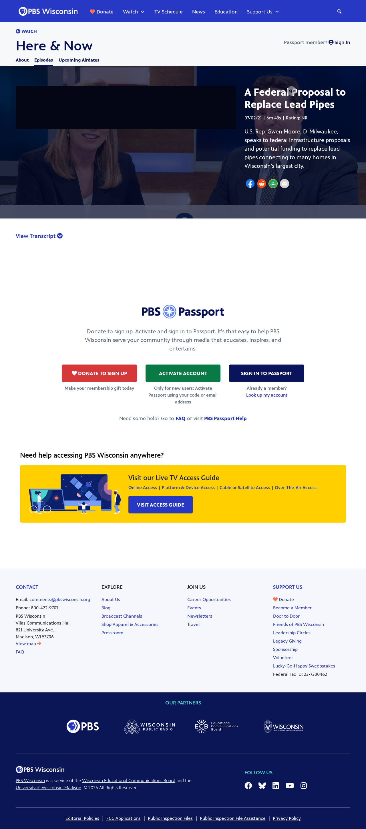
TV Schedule (168, 12)
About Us (111, 599)
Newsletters (199, 616)
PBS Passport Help (225, 418)
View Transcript (36, 236)
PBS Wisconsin (30, 780)
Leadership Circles (292, 632)
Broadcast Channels (122, 616)
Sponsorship (285, 649)
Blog (106, 608)
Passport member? (317, 42)
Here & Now (54, 46)
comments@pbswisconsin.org (59, 599)
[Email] (284, 184)
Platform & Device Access (188, 487)
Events (194, 608)
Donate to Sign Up (102, 373)
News (198, 12)
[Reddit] (261, 184)
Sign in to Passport (266, 373)
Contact (27, 587)
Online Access (142, 487)
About (22, 60)
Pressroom (112, 632)
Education (226, 12)
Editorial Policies (82, 818)
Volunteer (283, 657)
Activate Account (183, 373)
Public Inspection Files (170, 818)
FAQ (181, 418)
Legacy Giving (287, 641)
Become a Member (292, 608)
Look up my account (266, 395)
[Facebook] (250, 184)
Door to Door (286, 616)
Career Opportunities (209, 599)
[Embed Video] (291, 91)
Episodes (43, 60)
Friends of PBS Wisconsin (298, 624)
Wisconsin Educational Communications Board (128, 780)
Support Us (259, 12)
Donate (105, 12)
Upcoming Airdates (79, 60)
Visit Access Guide (160, 505)
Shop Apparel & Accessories (130, 624)
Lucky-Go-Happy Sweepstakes (304, 666)
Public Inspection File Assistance (233, 818)
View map (26, 643)
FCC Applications (123, 818)
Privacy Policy (287, 818)
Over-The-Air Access (296, 487)
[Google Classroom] (273, 184)
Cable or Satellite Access (245, 487)
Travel (193, 624)
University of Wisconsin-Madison (48, 787)
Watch (130, 12)
